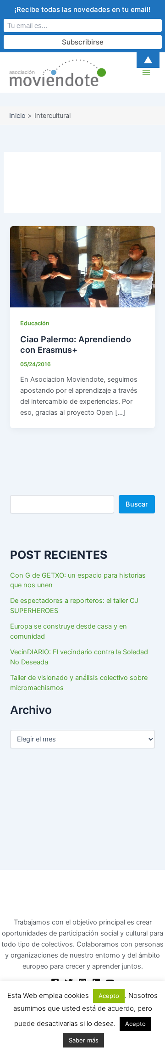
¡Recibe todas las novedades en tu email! (82, 9)
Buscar (137, 504)
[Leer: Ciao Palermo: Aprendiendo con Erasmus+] (82, 266)
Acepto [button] (109, 995)
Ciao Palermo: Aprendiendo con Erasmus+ (75, 344)
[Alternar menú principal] (146, 72)
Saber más (84, 1040)
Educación (35, 323)
